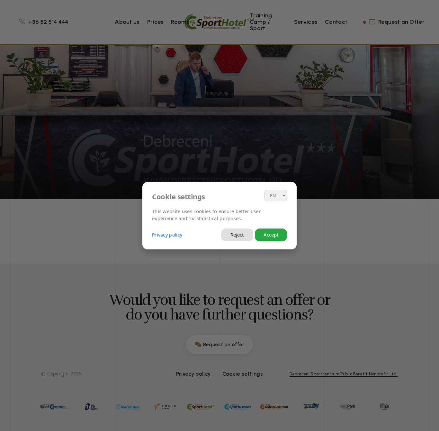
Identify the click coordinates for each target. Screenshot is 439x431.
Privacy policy (167, 235)
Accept (271, 234)
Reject (237, 234)
